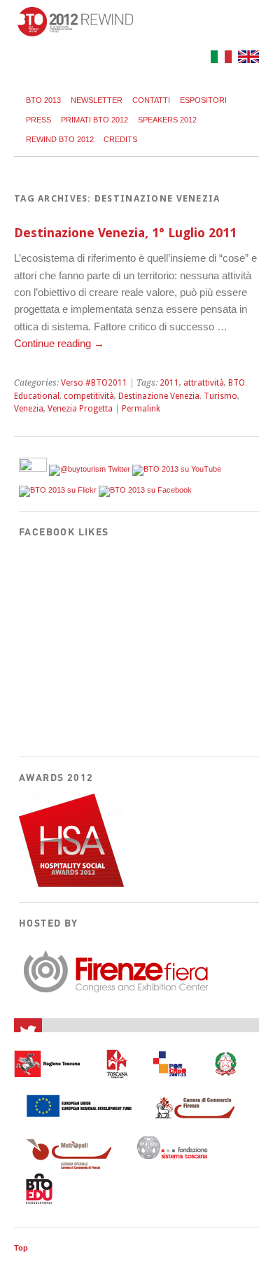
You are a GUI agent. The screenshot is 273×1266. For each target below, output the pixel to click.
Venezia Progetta (80, 409)
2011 (169, 383)
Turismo (220, 396)
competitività (89, 396)
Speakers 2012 (167, 119)
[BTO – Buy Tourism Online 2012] (75, 32)
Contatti (151, 100)
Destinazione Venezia (159, 396)
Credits (120, 139)
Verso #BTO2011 (94, 383)
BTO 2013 (43, 100)
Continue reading (59, 343)
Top (21, 1248)
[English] (246, 59)
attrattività (203, 383)
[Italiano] (219, 59)
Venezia (28, 409)
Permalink (141, 409)
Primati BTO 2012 (94, 119)
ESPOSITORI (203, 100)
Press (38, 119)
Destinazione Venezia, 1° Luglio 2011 (125, 232)
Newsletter (96, 100)
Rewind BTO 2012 (60, 139)
